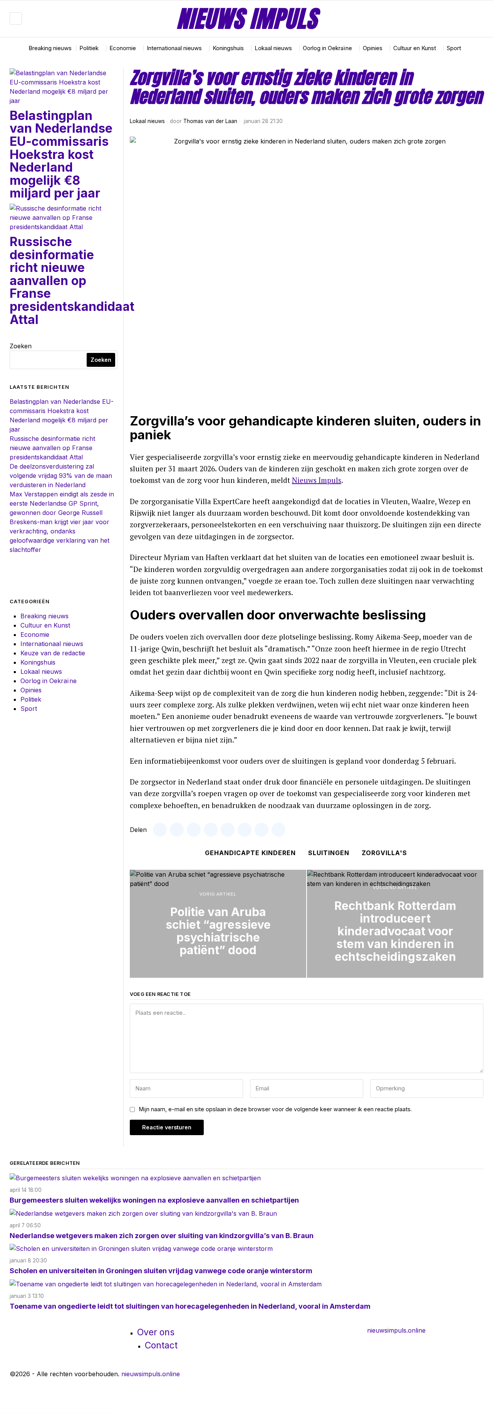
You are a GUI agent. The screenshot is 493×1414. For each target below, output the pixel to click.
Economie (34, 634)
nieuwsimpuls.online (396, 1330)
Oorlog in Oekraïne (48, 681)
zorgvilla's (384, 853)
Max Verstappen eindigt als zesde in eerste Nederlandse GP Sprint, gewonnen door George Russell (62, 503)
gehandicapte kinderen (250, 853)
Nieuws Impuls (316, 480)
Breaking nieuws (44, 616)
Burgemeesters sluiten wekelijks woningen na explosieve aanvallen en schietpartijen (154, 1200)
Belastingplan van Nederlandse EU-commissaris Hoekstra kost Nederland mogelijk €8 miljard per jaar (61, 154)
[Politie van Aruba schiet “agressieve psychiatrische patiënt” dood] (218, 923)
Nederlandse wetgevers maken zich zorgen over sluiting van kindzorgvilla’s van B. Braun (162, 1236)
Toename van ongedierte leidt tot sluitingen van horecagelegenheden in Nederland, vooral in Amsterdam (190, 1306)
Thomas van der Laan (210, 121)
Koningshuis (37, 662)
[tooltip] (454, 18)
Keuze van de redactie (52, 653)
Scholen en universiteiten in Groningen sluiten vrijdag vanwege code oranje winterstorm (161, 1271)
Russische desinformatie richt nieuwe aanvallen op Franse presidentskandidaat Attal (72, 280)
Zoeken (21, 346)
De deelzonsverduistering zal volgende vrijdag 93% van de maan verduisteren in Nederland (61, 475)
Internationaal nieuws (51, 644)
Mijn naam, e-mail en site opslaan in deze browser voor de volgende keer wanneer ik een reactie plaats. (275, 1109)
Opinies (31, 690)
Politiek (30, 699)
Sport (28, 708)
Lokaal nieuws (147, 121)
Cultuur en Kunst (45, 625)
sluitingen (328, 853)
